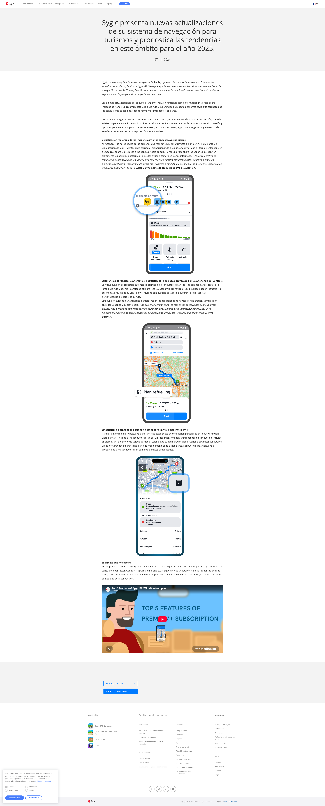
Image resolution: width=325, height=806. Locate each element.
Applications (28, 4)
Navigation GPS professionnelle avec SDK (151, 732)
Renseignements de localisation (183, 772)
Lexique (218, 770)
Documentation (145, 763)
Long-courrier (181, 731)
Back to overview (116, 691)
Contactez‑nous (221, 748)
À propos (110, 4)
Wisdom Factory (230, 801)
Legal (217, 775)
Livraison (179, 735)
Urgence (179, 739)
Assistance (89, 4)
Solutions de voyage (184, 759)
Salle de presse (221, 743)
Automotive (74, 4)
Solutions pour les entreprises (51, 4)
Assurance (180, 755)
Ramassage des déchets (186, 767)
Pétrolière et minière (184, 751)
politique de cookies (43, 781)
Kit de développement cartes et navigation (151, 742)
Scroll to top (114, 683)
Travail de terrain (183, 747)
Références (219, 729)
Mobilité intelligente (183, 763)
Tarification (219, 762)
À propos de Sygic (222, 725)
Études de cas (144, 759)
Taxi (177, 743)
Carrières (219, 733)
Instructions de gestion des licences (153, 767)
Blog (100, 4)
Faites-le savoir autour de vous (225, 738)
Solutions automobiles (147, 737)
